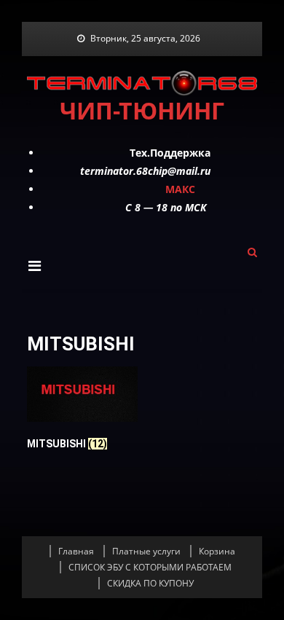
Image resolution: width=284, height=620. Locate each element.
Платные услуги (146, 551)
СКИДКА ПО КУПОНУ (150, 583)
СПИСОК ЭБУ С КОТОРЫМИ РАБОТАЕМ (150, 567)
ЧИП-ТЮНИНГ (142, 110)
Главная (76, 551)
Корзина (217, 551)
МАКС (180, 189)
